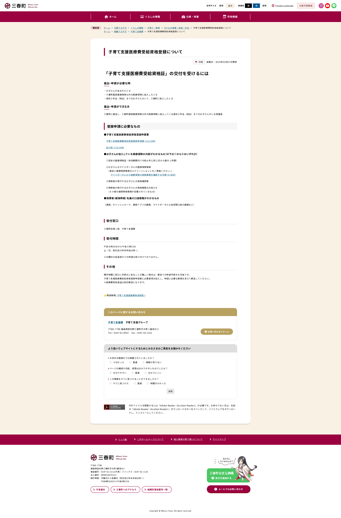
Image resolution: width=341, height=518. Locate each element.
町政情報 (233, 16)
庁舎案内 (100, 489)
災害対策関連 (306, 5)
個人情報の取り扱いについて (188, 439)
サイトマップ (219, 439)
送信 (170, 391)
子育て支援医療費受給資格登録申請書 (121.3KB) (131, 141)
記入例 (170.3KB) (115, 147)
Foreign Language (284, 5)
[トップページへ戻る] (21, 7)
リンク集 (122, 439)
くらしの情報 (152, 16)
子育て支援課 (137, 31)
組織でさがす (120, 31)
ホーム (113, 16)
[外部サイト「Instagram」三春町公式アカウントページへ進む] (321, 5)
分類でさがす (120, 27)
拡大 (230, 5)
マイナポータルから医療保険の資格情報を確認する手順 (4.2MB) (143, 174)
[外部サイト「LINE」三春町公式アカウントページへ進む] (333, 5)
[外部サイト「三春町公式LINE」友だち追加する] (228, 470)
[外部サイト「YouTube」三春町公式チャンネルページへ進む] (327, 5)
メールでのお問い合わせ (230, 489)
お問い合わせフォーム (218, 331)
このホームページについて (150, 439)
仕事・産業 (192, 16)
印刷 (201, 61)
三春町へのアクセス (126, 489)
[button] (150, 16)
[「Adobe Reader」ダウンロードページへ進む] (114, 407)
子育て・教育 (153, 27)
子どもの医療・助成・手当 (176, 27)
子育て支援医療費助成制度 (130, 295)
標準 (264, 5)
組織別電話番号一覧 (157, 489)
